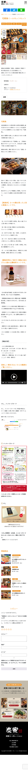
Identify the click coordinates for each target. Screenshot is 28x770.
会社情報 (14, 742)
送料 (14, 23)
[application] (14, 377)
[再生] (3, 382)
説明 (4, 97)
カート (19, 23)
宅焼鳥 (11, 89)
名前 (3, 644)
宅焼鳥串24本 (15, 569)
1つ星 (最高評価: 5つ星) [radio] (2, 629)
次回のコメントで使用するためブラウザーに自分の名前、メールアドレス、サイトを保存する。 (13, 663)
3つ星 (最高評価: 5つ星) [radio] (6, 629)
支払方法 (8, 23)
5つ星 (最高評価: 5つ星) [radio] (11, 629)
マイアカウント (24, 24)
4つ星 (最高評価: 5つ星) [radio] (9, 629)
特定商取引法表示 (13, 747)
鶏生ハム (15, 557)
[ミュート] (22, 382)
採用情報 (14, 745)
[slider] (12, 382)
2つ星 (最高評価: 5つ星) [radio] (4, 629)
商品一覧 (3, 23)
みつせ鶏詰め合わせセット (18, 593)
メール (3, 652)
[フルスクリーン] (25, 382)
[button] (24, 31)
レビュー (4, 634)
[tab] (4, 97)
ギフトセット (17, 89)
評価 (2, 627)
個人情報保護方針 (13, 740)
